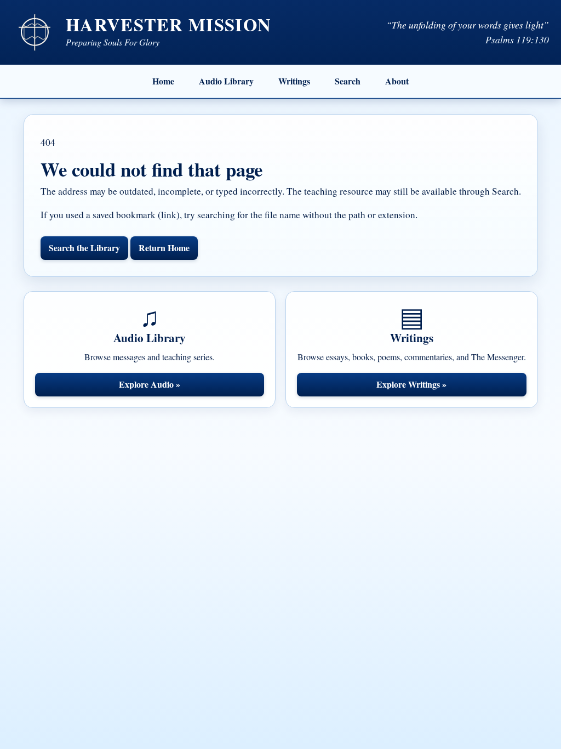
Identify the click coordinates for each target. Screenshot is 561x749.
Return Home (164, 247)
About (397, 81)
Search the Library (84, 247)
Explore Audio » (149, 384)
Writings (294, 81)
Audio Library (226, 81)
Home (163, 81)
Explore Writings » (411, 384)
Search (347, 81)
